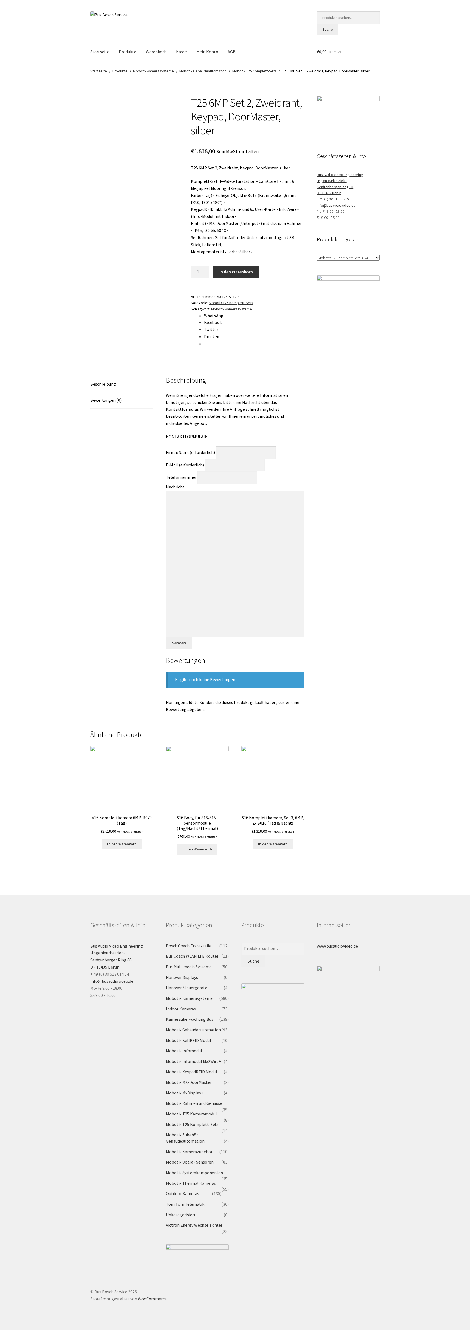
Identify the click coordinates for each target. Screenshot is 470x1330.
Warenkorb (156, 51)
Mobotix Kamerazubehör (189, 1151)
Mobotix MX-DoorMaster (189, 1082)
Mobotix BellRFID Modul (188, 1040)
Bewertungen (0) (106, 400)
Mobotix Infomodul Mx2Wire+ (193, 1061)
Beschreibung (103, 384)
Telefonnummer (181, 477)
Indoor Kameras (181, 1009)
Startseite (99, 51)
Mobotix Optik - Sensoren (190, 1162)
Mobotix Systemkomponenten (194, 1172)
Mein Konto (207, 51)
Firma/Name (190, 452)
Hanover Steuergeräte (186, 987)
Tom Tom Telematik (185, 1204)
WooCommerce (152, 1298)
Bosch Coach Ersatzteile (188, 945)
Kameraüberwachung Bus (189, 1019)
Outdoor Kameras (182, 1193)
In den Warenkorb (236, 271)
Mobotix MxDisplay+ (184, 1093)
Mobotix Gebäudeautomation (203, 71)
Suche (327, 29)
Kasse (181, 51)
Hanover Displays (182, 977)
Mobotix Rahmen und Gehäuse (194, 1103)
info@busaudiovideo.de (336, 205)
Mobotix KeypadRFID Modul (191, 1071)
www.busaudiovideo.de (337, 946)
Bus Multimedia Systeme (189, 966)
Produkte (127, 51)
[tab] (121, 384)
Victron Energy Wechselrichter (194, 1225)
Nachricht (175, 487)
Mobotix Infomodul (184, 1050)
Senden (179, 642)
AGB (232, 51)
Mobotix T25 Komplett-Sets (254, 71)
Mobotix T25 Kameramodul (191, 1113)
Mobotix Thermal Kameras (191, 1183)
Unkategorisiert (181, 1214)
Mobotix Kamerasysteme (153, 71)
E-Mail (185, 465)
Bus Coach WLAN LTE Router (192, 956)
